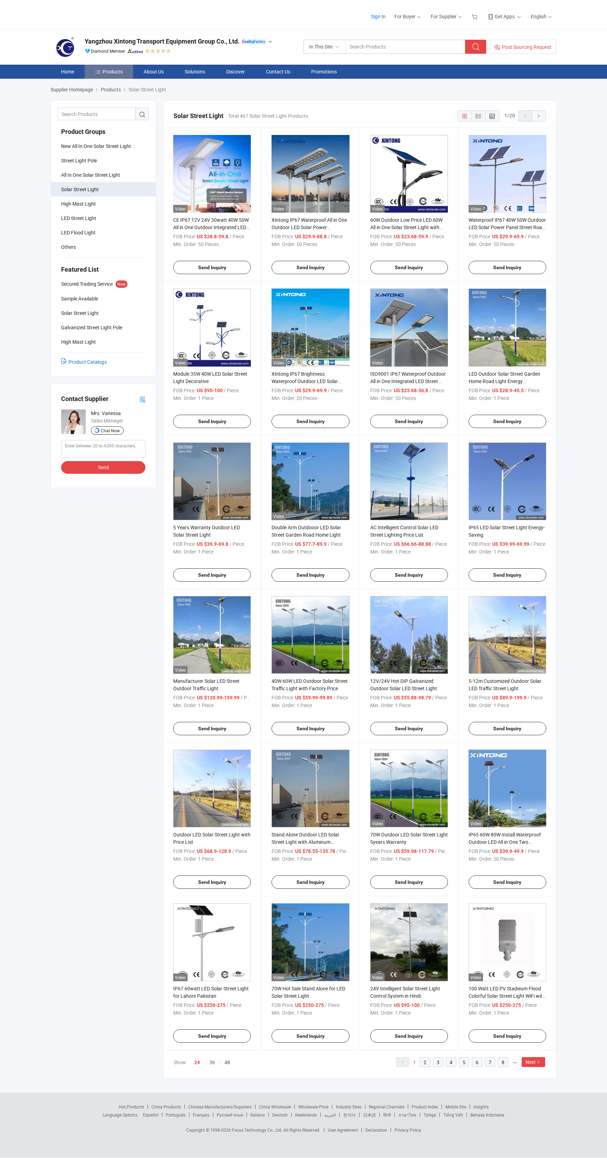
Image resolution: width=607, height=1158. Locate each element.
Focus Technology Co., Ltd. (257, 1130)
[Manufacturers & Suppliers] (96, 14)
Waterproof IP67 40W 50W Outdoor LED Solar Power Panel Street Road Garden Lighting (507, 227)
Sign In (378, 16)
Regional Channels (386, 1107)
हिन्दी (387, 1115)
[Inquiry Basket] (475, 16)
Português (175, 1115)
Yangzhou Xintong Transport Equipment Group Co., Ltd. (162, 41)
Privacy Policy (407, 1130)
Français (201, 1115)
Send (103, 467)
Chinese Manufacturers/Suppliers (220, 1107)
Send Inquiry (212, 267)
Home (67, 71)
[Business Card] (142, 399)
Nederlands (306, 1115)
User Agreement (343, 1130)
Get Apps (505, 16)
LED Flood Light (78, 232)
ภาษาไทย (407, 1115)
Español (150, 1115)
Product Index (425, 1107)
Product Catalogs (87, 361)
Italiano (257, 1115)
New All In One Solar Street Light (96, 146)
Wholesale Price (313, 1107)
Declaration (376, 1130)
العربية (330, 1115)
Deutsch (280, 1115)
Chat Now (110, 430)
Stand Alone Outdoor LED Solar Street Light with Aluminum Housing (305, 842)
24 (197, 1062)
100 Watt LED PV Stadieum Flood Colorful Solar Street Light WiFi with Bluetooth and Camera (507, 996)
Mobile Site (455, 1107)
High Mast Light (78, 203)
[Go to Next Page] (539, 116)
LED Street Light (78, 218)
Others (68, 247)
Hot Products (131, 1107)
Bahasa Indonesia (487, 1115)
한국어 (349, 1115)
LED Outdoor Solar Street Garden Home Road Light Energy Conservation (504, 381)
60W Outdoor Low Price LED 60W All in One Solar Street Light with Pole (406, 227)
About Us (154, 71)
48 (227, 1062)
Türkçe (430, 1115)
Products (113, 71)
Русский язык (230, 1115)
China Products (166, 1107)
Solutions (195, 71)
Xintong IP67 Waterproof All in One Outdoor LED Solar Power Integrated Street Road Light (309, 227)
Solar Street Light (80, 189)
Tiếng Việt (453, 1115)
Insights (481, 1107)
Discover (235, 71)
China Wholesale (275, 1107)
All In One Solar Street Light (90, 175)
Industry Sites (348, 1107)
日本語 (369, 1115)
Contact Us (278, 71)
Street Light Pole (79, 160)
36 (212, 1062)
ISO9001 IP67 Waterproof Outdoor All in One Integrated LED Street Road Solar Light (408, 381)
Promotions (324, 71)
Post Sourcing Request (526, 47)
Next (531, 1062)
